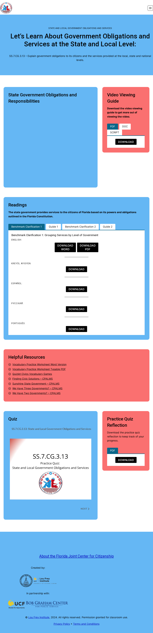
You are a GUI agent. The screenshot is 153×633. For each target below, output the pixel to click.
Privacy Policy (62, 623)
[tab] (112, 127)
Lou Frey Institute (38, 617)
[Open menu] (150, 8)
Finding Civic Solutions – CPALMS (32, 378)
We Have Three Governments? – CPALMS (37, 388)
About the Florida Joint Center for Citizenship (76, 556)
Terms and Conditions (86, 623)
